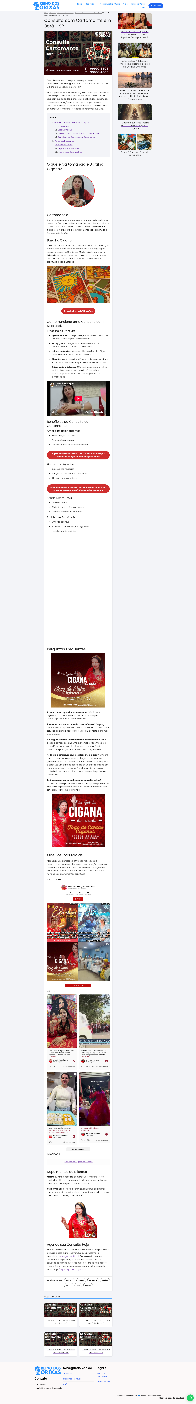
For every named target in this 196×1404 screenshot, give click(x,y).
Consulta (90, 4)
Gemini (68, 1285)
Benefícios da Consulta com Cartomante (76, 137)
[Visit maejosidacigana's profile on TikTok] (50, 1061)
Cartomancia (63, 126)
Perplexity (93, 1280)
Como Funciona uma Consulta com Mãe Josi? (78, 133)
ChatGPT (69, 1280)
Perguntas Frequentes (64, 141)
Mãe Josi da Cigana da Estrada (79, 1161)
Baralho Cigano (65, 130)
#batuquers (63, 1132)
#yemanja (53, 1130)
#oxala (60, 1130)
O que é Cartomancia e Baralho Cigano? (72, 122)
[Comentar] (55, 1067)
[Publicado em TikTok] (74, 1061)
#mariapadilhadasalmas (91, 1128)
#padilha (85, 1130)
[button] (155, 5)
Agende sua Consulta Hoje (70, 152)
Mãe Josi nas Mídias (63, 144)
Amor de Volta (138, 4)
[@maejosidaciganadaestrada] (64, 887)
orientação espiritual (68, 1256)
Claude (81, 1280)
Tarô (125, 4)
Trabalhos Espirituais (110, 4)
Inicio (79, 4)
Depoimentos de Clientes (69, 148)
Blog (144, 7)
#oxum (67, 1130)
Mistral (88, 1285)
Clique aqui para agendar (72, 1269)
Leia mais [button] (52, 1057)
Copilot (105, 1280)
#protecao (53, 1132)
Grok (78, 1285)
